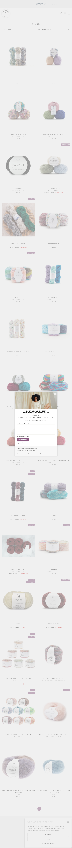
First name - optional (25, 423)
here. (46, 453)
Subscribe (22, 439)
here (32, 453)
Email (19, 429)
